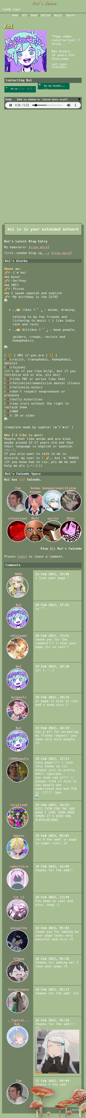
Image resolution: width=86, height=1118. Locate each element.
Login (16, 9)
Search (70, 15)
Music (58, 15)
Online (45, 15)
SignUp (6, 9)
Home (15, 15)
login (22, 556)
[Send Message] (20, 88)
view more (38, 247)
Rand (34, 15)
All (25, 15)
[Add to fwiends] (53, 88)
